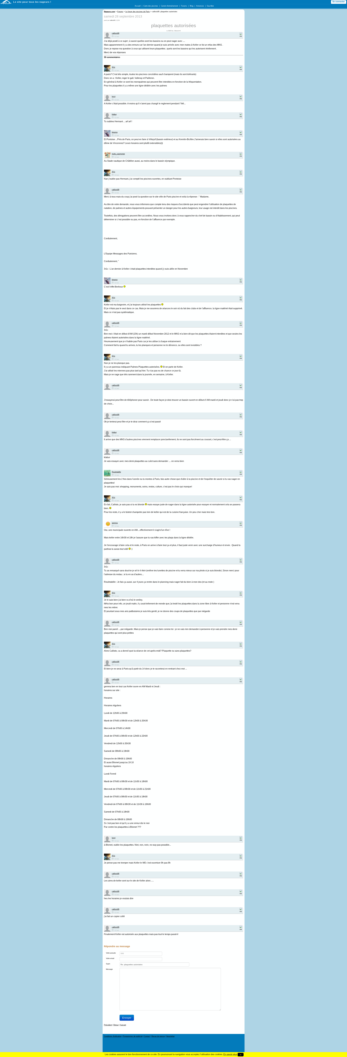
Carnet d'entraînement (169, 6)
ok (240, 1054)
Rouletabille (116, 472)
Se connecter (338, 2)
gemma (115, 523)
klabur (114, 114)
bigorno (115, 132)
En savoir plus (230, 1054)
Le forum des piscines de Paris (137, 12)
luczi (113, 96)
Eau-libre (210, 6)
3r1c (113, 67)
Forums (184, 6)
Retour (116, 1025)
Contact (147, 1036)
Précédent (108, 1025)
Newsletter (170, 1036)
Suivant (123, 1025)
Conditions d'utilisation (112, 1036)
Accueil (138, 6)
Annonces (200, 6)
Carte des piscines (150, 6)
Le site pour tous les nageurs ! (32, 2)
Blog (191, 6)
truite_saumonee (118, 154)
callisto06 (112, 20)
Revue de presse (158, 1036)
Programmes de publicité (132, 1036)
